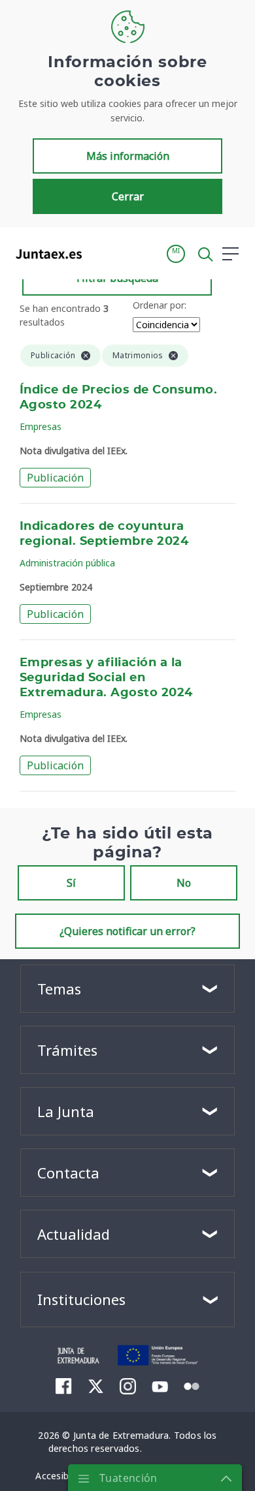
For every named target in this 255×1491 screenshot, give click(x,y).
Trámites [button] (67, 1050)
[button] (176, 254)
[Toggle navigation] (100, 253)
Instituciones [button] (81, 1299)
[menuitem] (64, 1386)
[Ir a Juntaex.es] (44, 254)
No (184, 883)
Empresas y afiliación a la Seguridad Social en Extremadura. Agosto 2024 (106, 678)
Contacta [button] (68, 1172)
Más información (127, 156)
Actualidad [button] (73, 1234)
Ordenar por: (159, 305)
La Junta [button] (65, 1111)
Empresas (40, 426)
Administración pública (67, 563)
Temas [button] (59, 988)
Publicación (55, 477)
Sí (71, 883)
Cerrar (128, 196)
